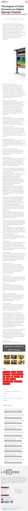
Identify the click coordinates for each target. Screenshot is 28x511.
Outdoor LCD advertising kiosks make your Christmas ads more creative (13, 454)
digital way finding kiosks (8, 381)
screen (7, 379)
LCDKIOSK (11, 508)
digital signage (20, 371)
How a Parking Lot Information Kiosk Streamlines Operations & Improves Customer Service (14, 449)
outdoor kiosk (17, 376)
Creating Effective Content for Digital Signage (12, 392)
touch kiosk (13, 371)
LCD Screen (3, 490)
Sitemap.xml (4, 509)
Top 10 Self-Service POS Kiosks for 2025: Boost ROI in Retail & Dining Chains (14, 439)
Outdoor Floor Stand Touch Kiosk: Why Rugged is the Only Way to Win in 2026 (14, 421)
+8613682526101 (8, 497)
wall (12, 376)
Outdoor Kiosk (4, 492)
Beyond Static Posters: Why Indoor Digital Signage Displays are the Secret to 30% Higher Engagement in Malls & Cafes (13, 426)
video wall (8, 376)
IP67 (4, 379)
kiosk (4, 376)
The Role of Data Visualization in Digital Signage (12, 399)
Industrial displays (18, 492)
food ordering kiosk (18, 381)
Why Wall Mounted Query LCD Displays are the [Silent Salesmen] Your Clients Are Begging (14, 410)
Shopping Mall (13, 379)
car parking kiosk (6, 383)
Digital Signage (18, 489)
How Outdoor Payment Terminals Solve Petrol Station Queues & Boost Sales (14, 444)
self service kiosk (6, 371)
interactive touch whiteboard (17, 374)
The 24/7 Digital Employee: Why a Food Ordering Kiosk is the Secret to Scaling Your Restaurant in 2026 (14, 415)
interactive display (6, 374)
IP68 (22, 376)
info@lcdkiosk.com (10, 499)
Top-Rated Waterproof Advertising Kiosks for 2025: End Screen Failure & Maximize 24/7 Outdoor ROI (14, 433)
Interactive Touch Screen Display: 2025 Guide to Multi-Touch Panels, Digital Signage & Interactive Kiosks (14, 460)
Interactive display (18, 490)
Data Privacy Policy (11, 509)
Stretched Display (4, 489)
